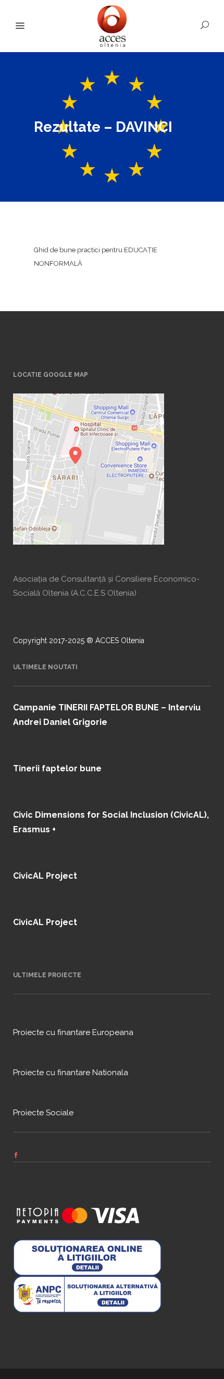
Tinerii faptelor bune (57, 768)
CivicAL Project (45, 876)
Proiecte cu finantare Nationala (70, 1072)
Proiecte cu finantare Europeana (73, 1032)
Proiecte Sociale (43, 1112)
